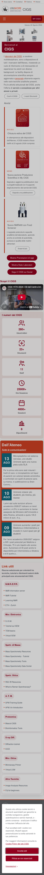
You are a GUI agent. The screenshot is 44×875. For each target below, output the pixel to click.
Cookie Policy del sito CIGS (17, 843)
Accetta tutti (22, 850)
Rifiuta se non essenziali (22, 858)
